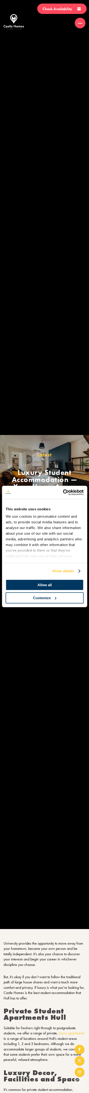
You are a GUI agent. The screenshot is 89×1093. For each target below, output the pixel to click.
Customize (42, 598)
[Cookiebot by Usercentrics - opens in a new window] (63, 492)
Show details (63, 571)
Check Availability (57, 8)
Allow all (44, 585)
